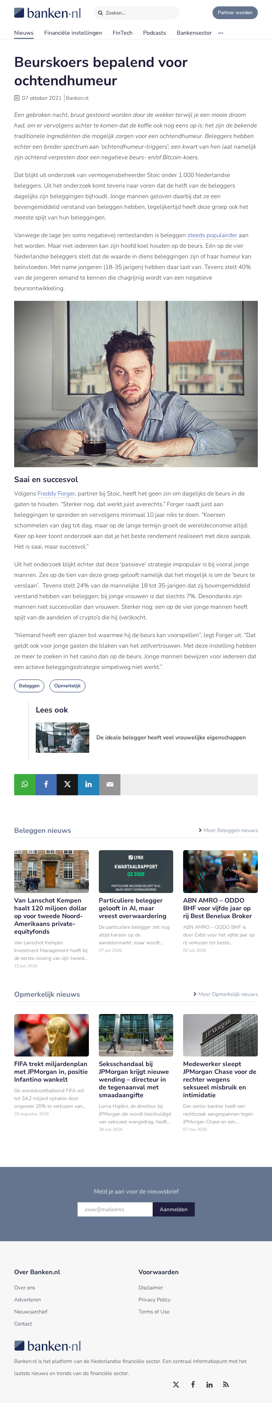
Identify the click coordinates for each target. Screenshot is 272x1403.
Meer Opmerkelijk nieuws (228, 994)
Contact (23, 1323)
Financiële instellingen (73, 33)
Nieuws (24, 33)
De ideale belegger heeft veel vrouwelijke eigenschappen (171, 737)
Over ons (24, 1287)
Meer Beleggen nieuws (231, 830)
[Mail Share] (109, 784)
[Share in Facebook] (46, 784)
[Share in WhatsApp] (24, 784)
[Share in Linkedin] (88, 784)
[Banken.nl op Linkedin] (210, 1385)
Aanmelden (174, 1209)
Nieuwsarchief (30, 1311)
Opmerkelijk (67, 685)
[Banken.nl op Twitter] (176, 1385)
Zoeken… (114, 13)
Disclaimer (150, 1287)
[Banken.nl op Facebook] (193, 1385)
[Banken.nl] (30, 8)
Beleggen (29, 685)
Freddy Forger (56, 493)
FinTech (122, 33)
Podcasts (154, 33)
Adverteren (27, 1299)
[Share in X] (67, 784)
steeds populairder (212, 235)
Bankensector (194, 33)
